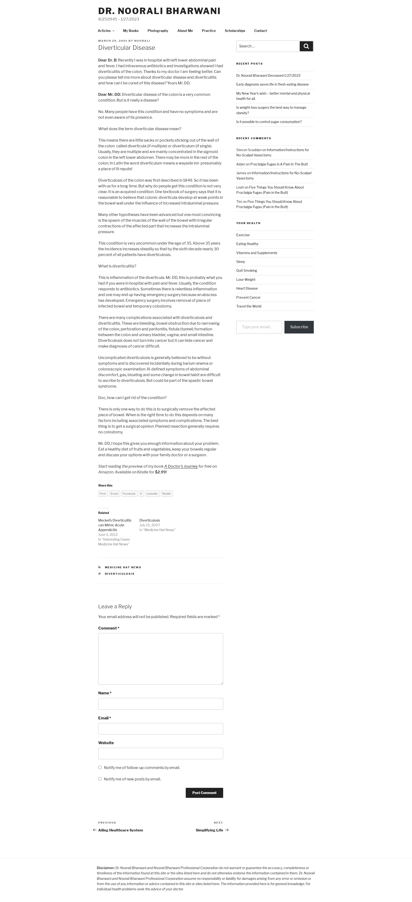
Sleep (240, 262)
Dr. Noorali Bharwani (159, 11)
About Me (185, 31)
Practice (209, 31)
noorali (142, 40)
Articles (104, 31)
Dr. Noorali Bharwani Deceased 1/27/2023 (268, 75)
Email (104, 718)
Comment (108, 628)
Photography (158, 31)
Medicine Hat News (113, 544)
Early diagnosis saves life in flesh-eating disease (272, 84)
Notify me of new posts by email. (132, 779)
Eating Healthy (247, 244)
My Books (131, 31)
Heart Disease (247, 288)
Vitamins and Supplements (256, 253)
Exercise (243, 235)
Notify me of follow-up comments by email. (142, 767)
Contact (260, 31)
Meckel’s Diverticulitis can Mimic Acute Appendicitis (114, 525)
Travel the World (248, 306)
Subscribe (299, 327)
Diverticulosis (149, 520)
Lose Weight (245, 279)
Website (106, 743)
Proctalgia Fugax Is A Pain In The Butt (279, 164)
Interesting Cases (116, 539)
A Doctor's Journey (181, 466)
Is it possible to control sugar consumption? (269, 122)
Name (105, 693)
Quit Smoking (246, 270)
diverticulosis (120, 573)
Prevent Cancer (248, 297)
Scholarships (235, 31)
